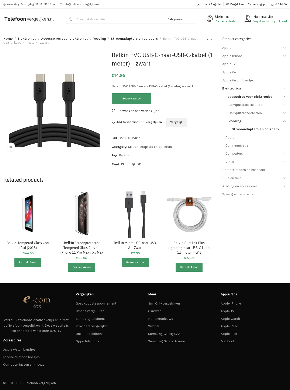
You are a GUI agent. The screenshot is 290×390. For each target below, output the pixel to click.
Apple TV (229, 64)
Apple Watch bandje (237, 80)
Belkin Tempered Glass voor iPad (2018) (28, 245)
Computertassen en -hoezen (24, 364)
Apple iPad (229, 334)
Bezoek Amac (131, 98)
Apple (226, 48)
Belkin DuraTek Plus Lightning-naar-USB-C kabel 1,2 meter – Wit (189, 247)
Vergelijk (176, 122)
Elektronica (27, 38)
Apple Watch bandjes (19, 349)
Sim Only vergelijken (164, 303)
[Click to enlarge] (10, 147)
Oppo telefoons (87, 341)
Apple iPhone (232, 56)
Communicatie (236, 145)
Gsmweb (155, 311)
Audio (230, 137)
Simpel (153, 326)
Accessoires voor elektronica (64, 38)
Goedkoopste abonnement (96, 303)
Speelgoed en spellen (238, 194)
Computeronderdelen (245, 113)
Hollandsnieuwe (160, 319)
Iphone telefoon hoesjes (21, 357)
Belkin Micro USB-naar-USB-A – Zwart (135, 245)
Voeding (99, 38)
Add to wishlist (127, 122)
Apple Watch (231, 72)
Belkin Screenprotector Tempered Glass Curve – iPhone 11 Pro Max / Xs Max (81, 247)
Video (229, 162)
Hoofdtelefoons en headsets (243, 170)
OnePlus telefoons (89, 334)
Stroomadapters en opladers (134, 38)
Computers (234, 153)
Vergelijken (154, 122)
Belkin (124, 155)
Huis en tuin (231, 178)
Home (8, 38)
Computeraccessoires (245, 105)
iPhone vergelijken (90, 311)
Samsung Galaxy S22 (164, 334)
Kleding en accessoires (240, 186)
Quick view (45, 217)
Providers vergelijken (92, 326)
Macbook (228, 341)
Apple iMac (229, 326)
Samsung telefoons (91, 319)
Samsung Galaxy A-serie (166, 341)
